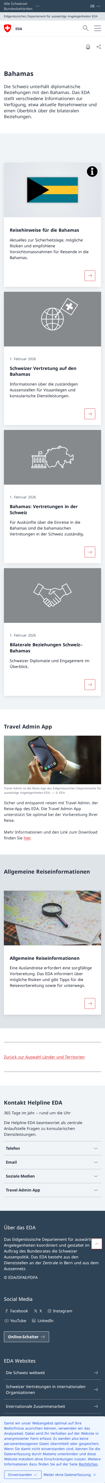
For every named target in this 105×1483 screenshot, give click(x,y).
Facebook (19, 1311)
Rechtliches (88, 1464)
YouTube (18, 1320)
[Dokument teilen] (98, 46)
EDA (18, 28)
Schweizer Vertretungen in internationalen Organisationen (45, 1389)
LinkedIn (45, 1320)
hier (27, 838)
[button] (96, 1243)
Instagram (62, 1311)
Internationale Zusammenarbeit (35, 1406)
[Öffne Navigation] (97, 28)
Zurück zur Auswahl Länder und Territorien (44, 1057)
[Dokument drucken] (88, 46)
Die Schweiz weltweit (25, 1372)
